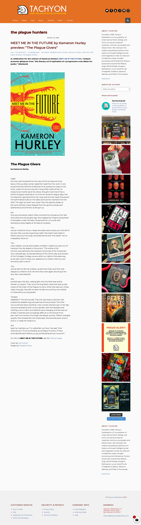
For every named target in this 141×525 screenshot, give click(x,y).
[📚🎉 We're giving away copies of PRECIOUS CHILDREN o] (116, 189)
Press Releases (80, 509)
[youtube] (115, 10)
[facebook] (111, 10)
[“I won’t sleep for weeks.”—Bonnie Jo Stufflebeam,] (116, 278)
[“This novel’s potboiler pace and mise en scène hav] (116, 367)
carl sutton (45, 52)
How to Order (18, 509)
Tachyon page (56, 338)
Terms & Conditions (51, 515)
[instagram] (128, 10)
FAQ (14, 512)
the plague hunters (30, 55)
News (60, 20)
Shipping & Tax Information (22, 515)
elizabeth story (55, 52)
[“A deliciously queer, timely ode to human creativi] (116, 129)
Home (15, 20)
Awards (51, 20)
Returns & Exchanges (20, 518)
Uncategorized (33, 52)
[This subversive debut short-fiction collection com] (116, 218)
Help (76, 515)
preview (19, 55)
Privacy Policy (49, 509)
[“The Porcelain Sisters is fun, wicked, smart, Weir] (116, 159)
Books (24, 20)
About (41, 20)
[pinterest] (124, 10)
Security (47, 512)
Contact (69, 20)
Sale (32, 20)
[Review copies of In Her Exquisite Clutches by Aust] (116, 397)
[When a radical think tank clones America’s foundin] (116, 248)
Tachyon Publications (115, 497)
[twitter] (107, 10)
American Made (80, 512)
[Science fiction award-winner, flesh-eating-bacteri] (116, 308)
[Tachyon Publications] (42, 16)
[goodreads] (119, 10)
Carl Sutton (23, 343)
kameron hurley (75, 52)
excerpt (65, 52)
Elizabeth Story (25, 346)
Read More (106, 79)
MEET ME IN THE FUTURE (70, 59)
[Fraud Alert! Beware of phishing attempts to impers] (116, 337)
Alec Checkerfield (18, 52)
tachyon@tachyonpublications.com (116, 516)
